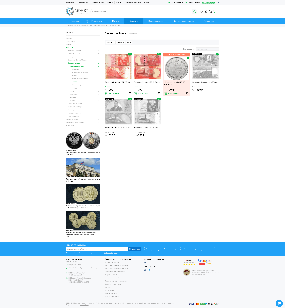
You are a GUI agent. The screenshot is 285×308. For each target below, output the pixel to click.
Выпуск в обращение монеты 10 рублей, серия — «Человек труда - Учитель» (83, 207)
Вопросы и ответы (111, 275)
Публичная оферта (112, 262)
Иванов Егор (84, 305)
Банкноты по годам (112, 297)
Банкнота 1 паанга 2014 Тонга (147, 127)
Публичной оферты (110, 253)
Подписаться (134, 249)
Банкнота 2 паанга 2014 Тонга (117, 82)
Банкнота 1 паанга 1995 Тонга (205, 82)
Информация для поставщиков (116, 281)
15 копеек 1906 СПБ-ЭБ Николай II (174, 83)
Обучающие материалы (133, 2)
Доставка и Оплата (82, 2)
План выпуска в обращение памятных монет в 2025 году (83, 180)
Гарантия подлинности (113, 284)
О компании (70, 2)
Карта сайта (109, 290)
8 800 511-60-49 (193, 2)
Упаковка (119, 2)
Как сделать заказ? (112, 278)
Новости (108, 287)
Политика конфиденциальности (116, 268)
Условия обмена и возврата (115, 272)
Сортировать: (188, 49)
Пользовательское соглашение (116, 265)
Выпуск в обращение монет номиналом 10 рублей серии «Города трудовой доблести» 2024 (81, 234)
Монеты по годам (111, 293)
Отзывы (146, 2)
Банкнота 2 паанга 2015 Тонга (147, 82)
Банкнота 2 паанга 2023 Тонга (117, 127)
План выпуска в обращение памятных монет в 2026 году (83, 153)
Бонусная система (98, 2)
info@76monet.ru (176, 2)
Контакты (110, 2)
